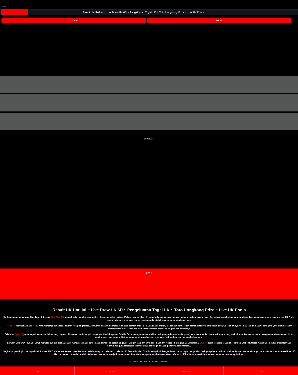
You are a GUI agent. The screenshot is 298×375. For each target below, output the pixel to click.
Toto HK (19, 334)
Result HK (10, 326)
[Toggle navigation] (4, 5)
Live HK (203, 343)
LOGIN (219, 21)
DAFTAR (74, 21)
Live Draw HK (57, 317)
